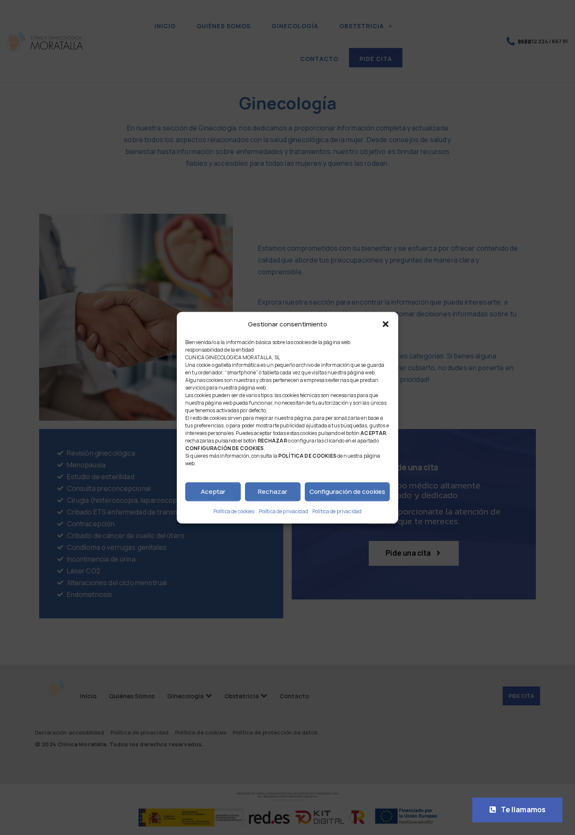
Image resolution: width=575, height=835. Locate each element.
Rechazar (272, 491)
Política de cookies (234, 510)
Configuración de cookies (347, 491)
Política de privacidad (283, 510)
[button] (385, 324)
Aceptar (213, 491)
